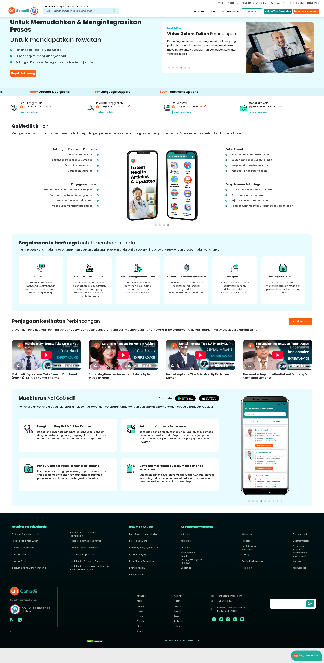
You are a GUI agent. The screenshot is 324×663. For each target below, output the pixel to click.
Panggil (254, 2)
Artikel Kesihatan (226, 2)
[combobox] (280, 3)
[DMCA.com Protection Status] (95, 640)
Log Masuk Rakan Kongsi (306, 2)
